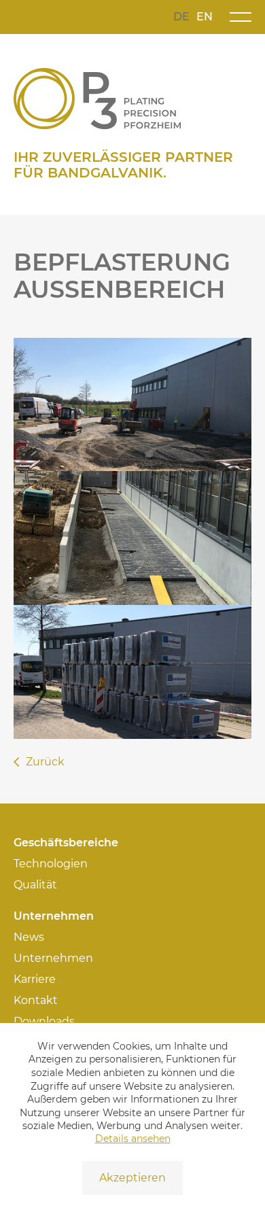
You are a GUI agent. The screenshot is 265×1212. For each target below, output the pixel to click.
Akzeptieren (132, 1177)
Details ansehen (133, 1138)
